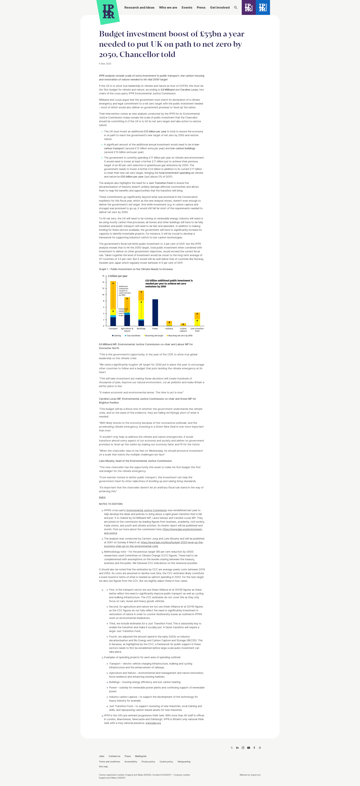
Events (187, 7)
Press (201, 7)
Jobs (101, 756)
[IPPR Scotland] (263, 7)
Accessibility (131, 761)
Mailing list (140, 756)
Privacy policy (148, 761)
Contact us (114, 756)
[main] (180, 374)
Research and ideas (139, 7)
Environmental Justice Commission (146, 510)
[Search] (235, 7)
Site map (103, 766)
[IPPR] (108, 10)
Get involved (220, 7)
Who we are (168, 7)
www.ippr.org (153, 723)
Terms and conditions (109, 761)
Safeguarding (183, 761)
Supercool (255, 775)
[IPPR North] (249, 7)
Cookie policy (166, 761)
